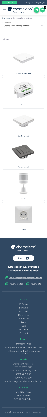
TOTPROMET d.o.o (23, 399)
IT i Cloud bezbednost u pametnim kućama (23, 352)
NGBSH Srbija (23, 395)
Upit (23, 326)
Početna (23, 304)
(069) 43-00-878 (23, 378)
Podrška (23, 329)
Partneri (23, 333)
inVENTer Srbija (23, 392)
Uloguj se (29, 3)
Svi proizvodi (6, 18)
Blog (23, 322)
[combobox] (22, 26)
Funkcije (23, 308)
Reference (23, 315)
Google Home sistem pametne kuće (23, 347)
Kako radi (23, 311)
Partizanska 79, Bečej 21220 (23, 370)
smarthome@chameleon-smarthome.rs (23, 381)
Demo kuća (23, 319)
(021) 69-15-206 (23, 374)
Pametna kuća (23, 344)
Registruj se (40, 3)
